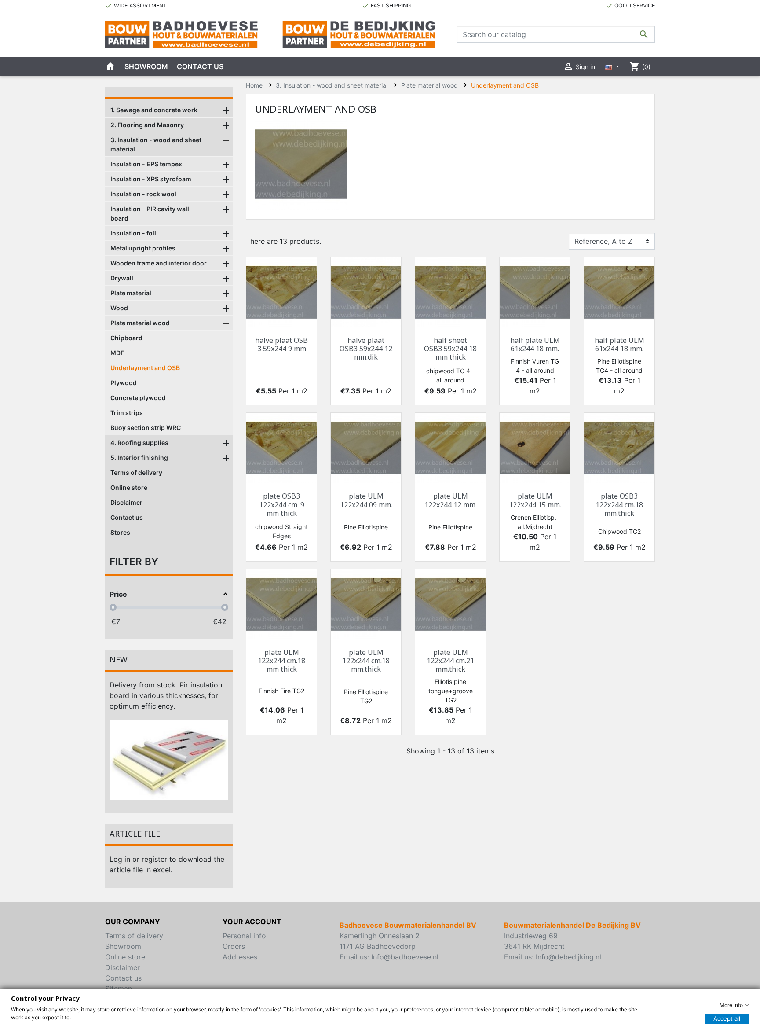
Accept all (726, 1018)
